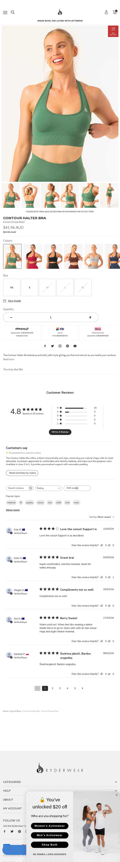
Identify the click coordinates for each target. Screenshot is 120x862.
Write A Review (60, 431)
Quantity (8, 309)
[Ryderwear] (59, 12)
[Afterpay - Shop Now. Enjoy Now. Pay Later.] (22, 328)
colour (40, 502)
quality (29, 502)
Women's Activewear (50, 826)
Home (6, 711)
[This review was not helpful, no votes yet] (110, 545)
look (67, 502)
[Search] (12, 11)
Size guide (14, 301)
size (50, 502)
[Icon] (5, 11)
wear (76, 502)
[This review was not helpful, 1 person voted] (110, 577)
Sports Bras (15, 711)
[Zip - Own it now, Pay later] (60, 328)
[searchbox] (17, 488)
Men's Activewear (49, 835)
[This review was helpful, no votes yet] (102, 545)
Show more (13, 510)
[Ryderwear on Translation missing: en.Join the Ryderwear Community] (4, 831)
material (11, 502)
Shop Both (50, 844)
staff (58, 502)
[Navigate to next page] (82, 688)
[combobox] (48, 488)
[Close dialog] (116, 795)
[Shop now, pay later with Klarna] (98, 328)
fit (21, 502)
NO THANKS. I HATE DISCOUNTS (49, 854)
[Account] (106, 12)
